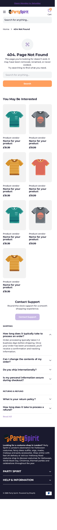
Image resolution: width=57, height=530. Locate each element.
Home (6, 29)
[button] (4, 12)
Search (27, 83)
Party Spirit (13, 493)
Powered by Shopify (27, 493)
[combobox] (27, 20)
